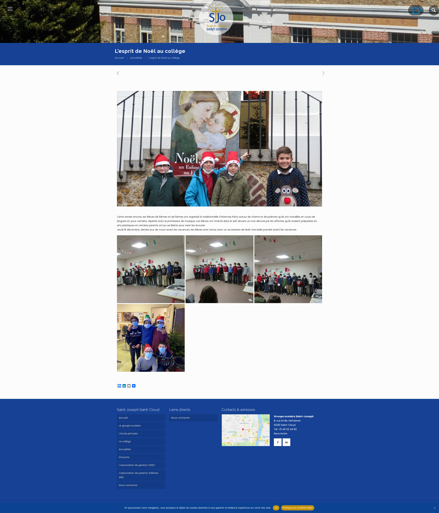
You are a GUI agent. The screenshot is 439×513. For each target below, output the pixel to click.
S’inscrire (124, 457)
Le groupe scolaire (130, 425)
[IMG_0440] (151, 269)
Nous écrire (280, 433)
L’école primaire (128, 433)
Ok (276, 507)
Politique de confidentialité (298, 507)
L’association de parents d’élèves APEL (138, 475)
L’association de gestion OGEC (137, 465)
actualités (136, 58)
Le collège (125, 441)
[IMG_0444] (219, 269)
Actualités (125, 449)
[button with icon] (278, 442)
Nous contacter (128, 485)
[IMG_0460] (288, 269)
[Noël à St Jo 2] (151, 338)
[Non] (434, 508)
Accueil (119, 58)
